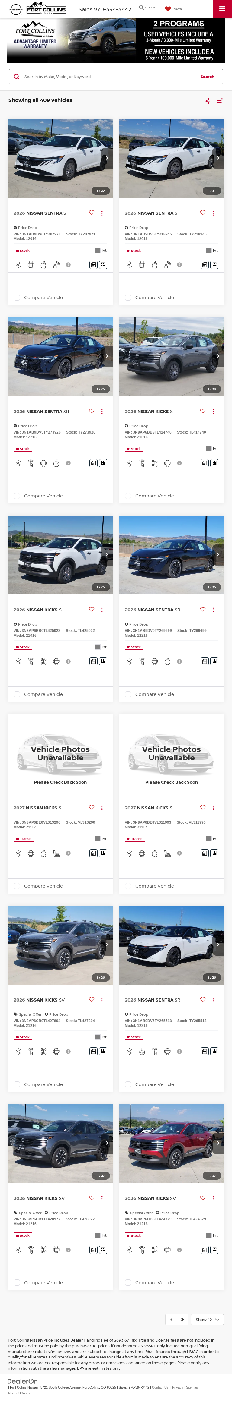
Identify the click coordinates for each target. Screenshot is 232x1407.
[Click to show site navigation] (222, 9)
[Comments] (93, 265)
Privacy (177, 1387)
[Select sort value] (219, 100)
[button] (107, 158)
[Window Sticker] (103, 265)
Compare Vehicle (43, 298)
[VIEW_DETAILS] (60, 753)
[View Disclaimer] (69, 264)
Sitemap (192, 1387)
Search (207, 76)
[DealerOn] (22, 1381)
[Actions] (102, 213)
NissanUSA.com (20, 1393)
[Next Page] (182, 1319)
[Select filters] (207, 100)
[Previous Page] (171, 1319)
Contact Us (160, 1387)
